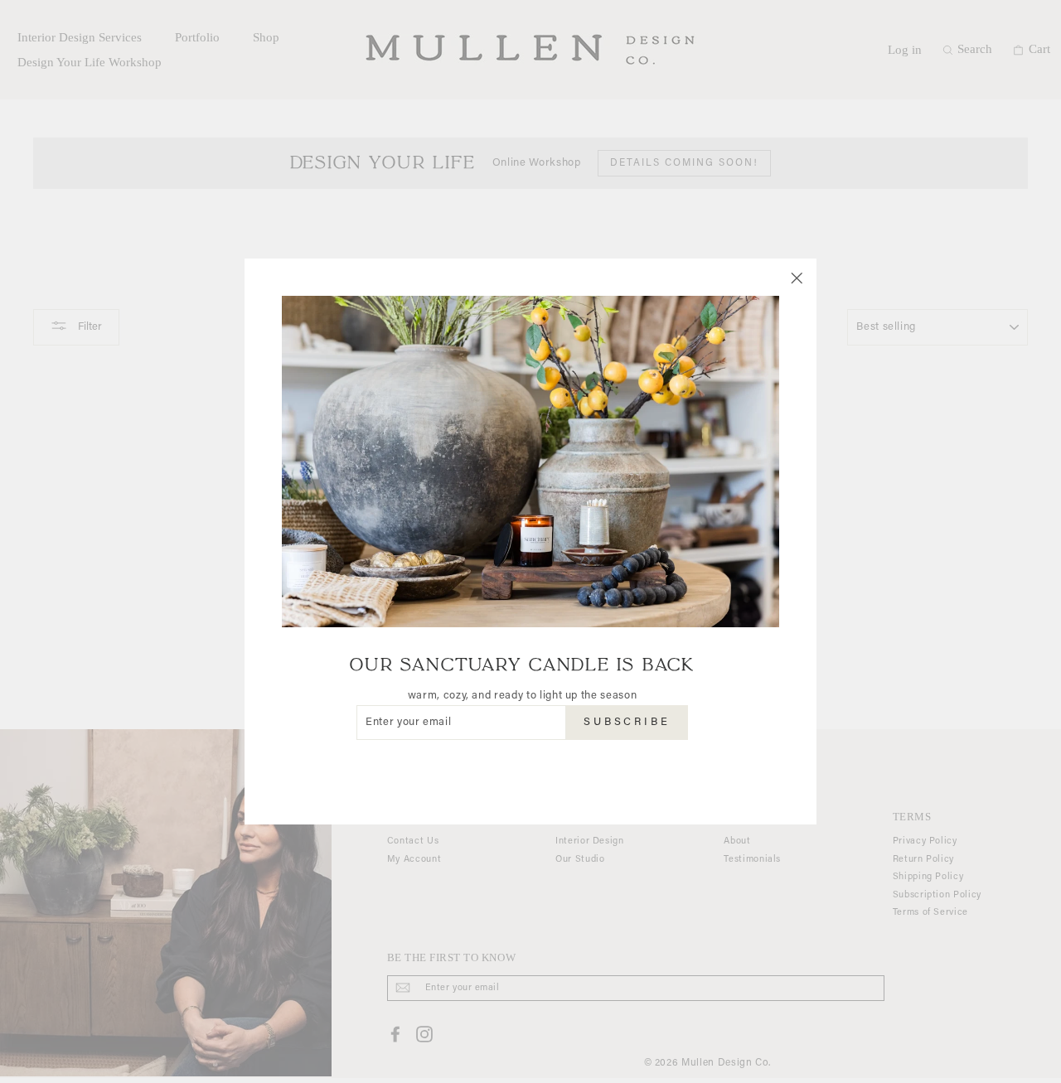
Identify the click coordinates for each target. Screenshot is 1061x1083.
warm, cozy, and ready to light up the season (522, 695)
